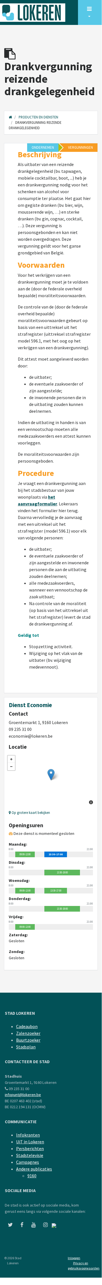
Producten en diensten (38, 117)
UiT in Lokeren (30, 1141)
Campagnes (27, 1162)
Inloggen (74, 1258)
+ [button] (11, 759)
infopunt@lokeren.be (23, 1094)
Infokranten (28, 1135)
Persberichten (30, 1148)
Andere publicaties (34, 1169)
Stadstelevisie (29, 1155)
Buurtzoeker (28, 1040)
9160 (31, 1175)
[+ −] (50, 780)
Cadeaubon (27, 1026)
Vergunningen (80, 147)
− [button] (11, 766)
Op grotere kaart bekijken (30, 812)
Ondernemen (43, 147)
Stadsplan (26, 1047)
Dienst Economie (30, 705)
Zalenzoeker (28, 1033)
